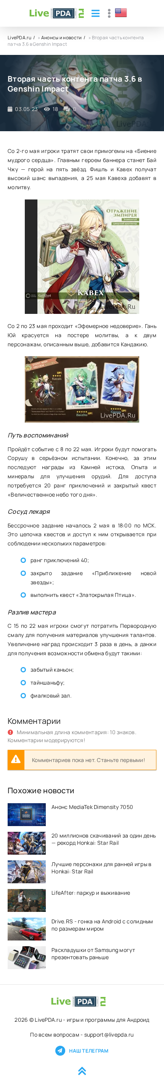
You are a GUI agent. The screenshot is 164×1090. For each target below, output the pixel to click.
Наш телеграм (88, 1050)
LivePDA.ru (19, 37)
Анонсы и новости (61, 37)
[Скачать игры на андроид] (56, 13)
